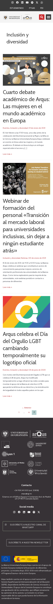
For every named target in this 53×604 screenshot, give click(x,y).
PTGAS (32, 8)
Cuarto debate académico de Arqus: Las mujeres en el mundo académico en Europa (26, 106)
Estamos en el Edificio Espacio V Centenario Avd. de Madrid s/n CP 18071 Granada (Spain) (26, 498)
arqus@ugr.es (26, 494)
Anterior (26, 407)
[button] (48, 17)
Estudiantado (17, 8)
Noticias (24, 258)
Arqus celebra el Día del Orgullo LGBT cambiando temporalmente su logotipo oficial (25, 348)
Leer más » (7, 154)
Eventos (6, 128)
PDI (41, 8)
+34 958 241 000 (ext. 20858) (26, 490)
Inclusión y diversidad (19, 128)
